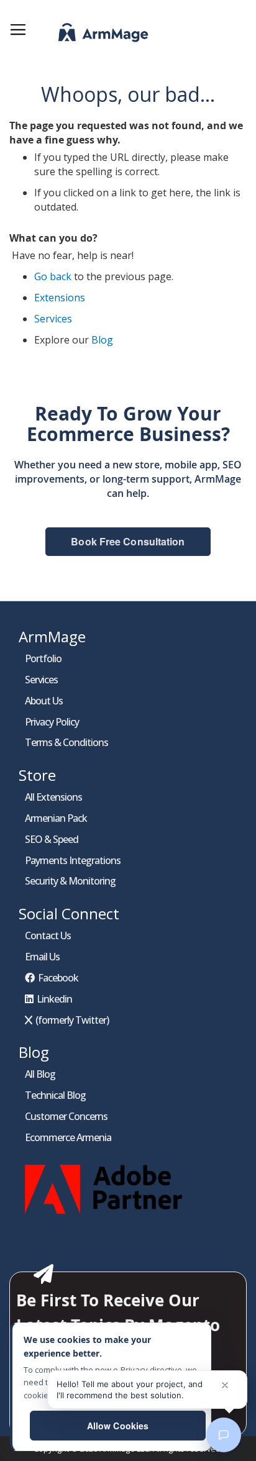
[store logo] (88, 35)
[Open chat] (223, 1435)
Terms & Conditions (66, 742)
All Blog (40, 1074)
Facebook (58, 978)
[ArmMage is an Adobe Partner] (105, 1217)
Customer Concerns (66, 1116)
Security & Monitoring (70, 881)
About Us (44, 701)
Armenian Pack (56, 818)
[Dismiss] (225, 1385)
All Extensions (53, 797)
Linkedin (54, 999)
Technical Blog (55, 1095)
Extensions (59, 297)
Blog (102, 340)
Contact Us (48, 935)
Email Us (42, 956)
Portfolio (43, 658)
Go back (52, 276)
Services (53, 318)
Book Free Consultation (128, 541)
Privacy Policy (52, 722)
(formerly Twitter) (72, 1020)
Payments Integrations (73, 860)
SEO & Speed (51, 839)
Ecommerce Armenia (68, 1137)
